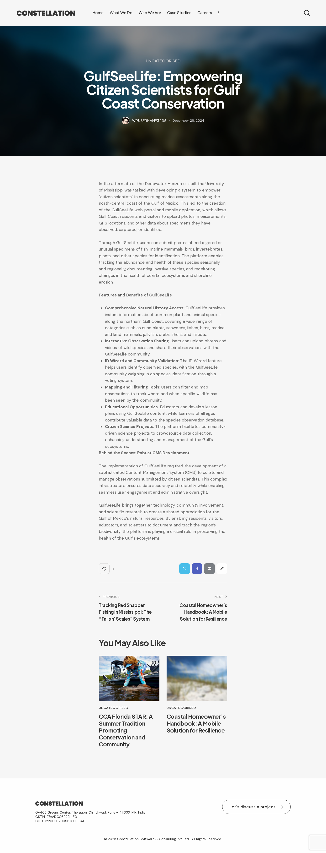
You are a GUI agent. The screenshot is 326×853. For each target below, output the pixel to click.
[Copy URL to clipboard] (221, 568)
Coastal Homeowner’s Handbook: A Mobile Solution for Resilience (196, 723)
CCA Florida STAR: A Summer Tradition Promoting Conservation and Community (126, 730)
